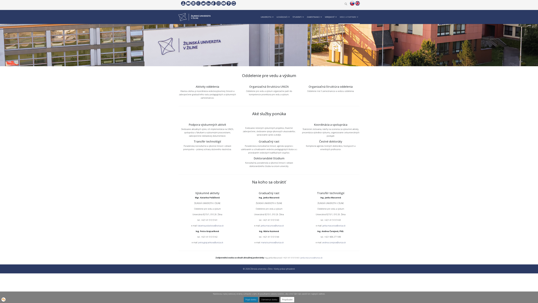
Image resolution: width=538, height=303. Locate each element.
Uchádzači (282, 17)
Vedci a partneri (348, 17)
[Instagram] (218, 3)
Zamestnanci (313, 17)
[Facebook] (213, 3)
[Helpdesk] (228, 3)
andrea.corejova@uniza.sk (334, 242)
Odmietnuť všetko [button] (269, 299)
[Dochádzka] (233, 3)
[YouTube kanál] (223, 3)
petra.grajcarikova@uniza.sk (210, 242)
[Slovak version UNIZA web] (352, 3)
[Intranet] (193, 3)
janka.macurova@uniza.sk (272, 225)
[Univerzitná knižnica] (188, 3)
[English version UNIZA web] (357, 3)
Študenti (297, 17)
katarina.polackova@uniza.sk (211, 225)
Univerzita (266, 17)
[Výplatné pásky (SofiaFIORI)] (198, 3)
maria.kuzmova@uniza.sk (272, 242)
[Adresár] (203, 3)
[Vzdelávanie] (183, 3)
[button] (3, 299)
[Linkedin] (208, 3)
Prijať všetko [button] (250, 299)
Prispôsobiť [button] (287, 299)
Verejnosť (330, 17)
